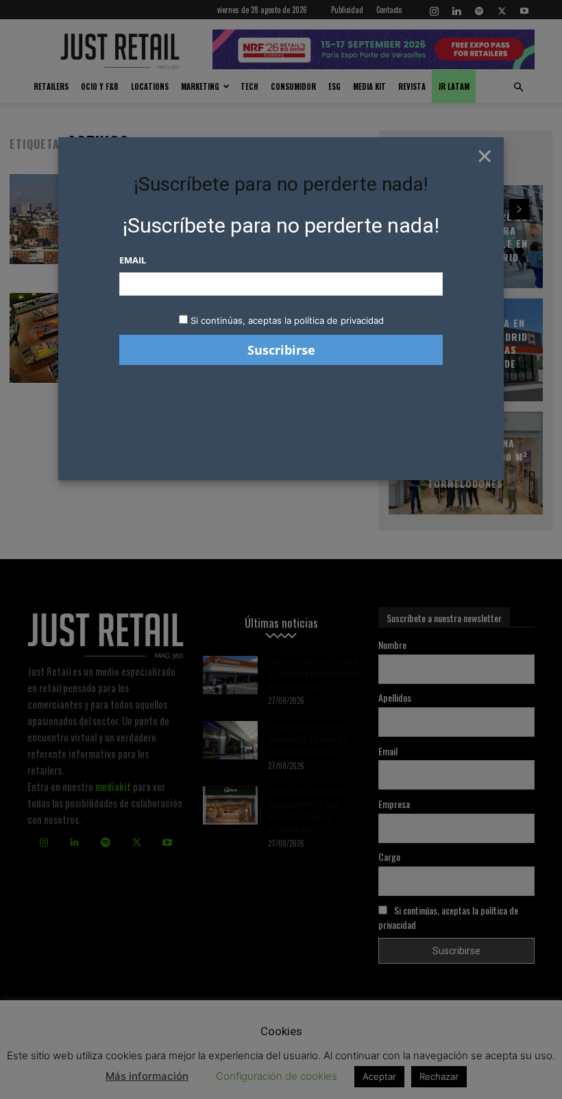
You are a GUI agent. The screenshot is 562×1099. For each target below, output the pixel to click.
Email (132, 260)
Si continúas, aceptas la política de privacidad (287, 320)
